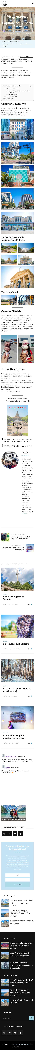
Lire (29, 604)
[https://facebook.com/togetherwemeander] (9, 833)
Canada (17, 13)
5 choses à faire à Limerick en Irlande (22, 1001)
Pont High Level (13, 94)
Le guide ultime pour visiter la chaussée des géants (20, 913)
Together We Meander (21, 1044)
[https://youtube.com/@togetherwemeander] (9, 1032)
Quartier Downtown (13, 88)
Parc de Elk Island (26, 57)
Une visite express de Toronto (13, 598)
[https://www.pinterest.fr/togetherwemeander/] (20, 833)
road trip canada (26, 439)
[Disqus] (17, 776)
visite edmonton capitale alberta (20, 441)
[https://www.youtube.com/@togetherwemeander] (15, 833)
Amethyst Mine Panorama (16, 644)
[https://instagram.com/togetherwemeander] (4, 833)
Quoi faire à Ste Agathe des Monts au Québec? (20, 954)
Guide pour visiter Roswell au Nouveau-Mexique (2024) (21, 945)
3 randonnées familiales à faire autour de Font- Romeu (21, 903)
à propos (24, 514)
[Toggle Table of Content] (30, 86)
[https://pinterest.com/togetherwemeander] (20, 1032)
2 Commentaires (26, 33)
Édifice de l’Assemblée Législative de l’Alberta (19, 91)
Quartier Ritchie (12, 96)
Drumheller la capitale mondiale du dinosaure (14, 736)
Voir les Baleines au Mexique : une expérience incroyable (21, 965)
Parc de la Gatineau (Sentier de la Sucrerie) (16, 689)
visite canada (6, 441)
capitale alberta (15, 439)
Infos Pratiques (8, 98)
